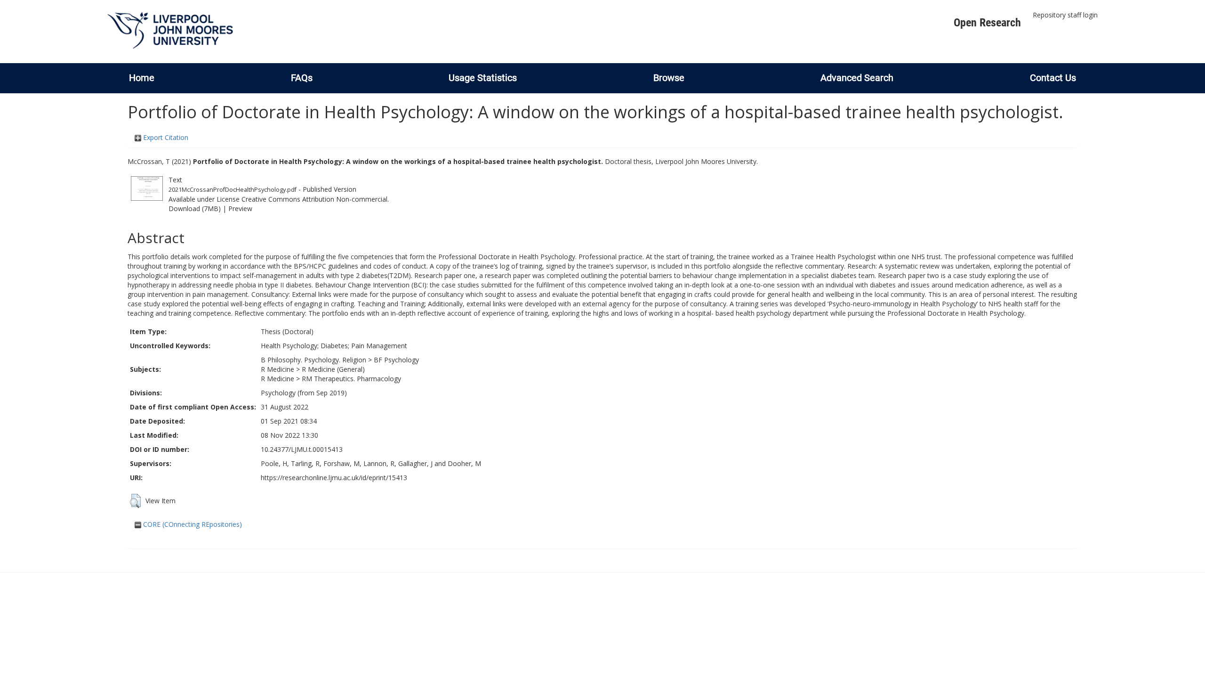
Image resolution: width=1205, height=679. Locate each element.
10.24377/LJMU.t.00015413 (302, 449)
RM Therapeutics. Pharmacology (351, 378)
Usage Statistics (483, 77)
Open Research (987, 22)
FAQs (302, 77)
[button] (135, 501)
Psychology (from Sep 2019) (304, 392)
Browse (668, 77)
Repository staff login (1065, 14)
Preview (240, 208)
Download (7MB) (195, 208)
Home (141, 77)
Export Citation (164, 137)
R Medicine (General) (333, 369)
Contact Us (1053, 77)
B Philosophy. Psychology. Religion (313, 359)
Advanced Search (856, 77)
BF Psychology (396, 359)
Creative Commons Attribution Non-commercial (314, 199)
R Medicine (277, 369)
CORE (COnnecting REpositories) (191, 524)
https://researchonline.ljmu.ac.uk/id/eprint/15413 (334, 477)
